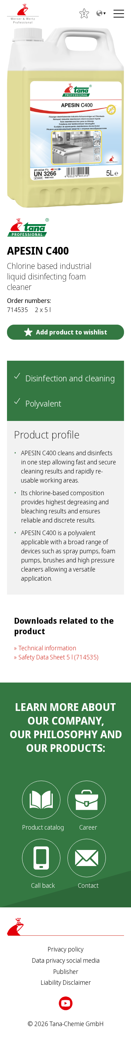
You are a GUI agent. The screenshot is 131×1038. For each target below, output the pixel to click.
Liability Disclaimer (66, 983)
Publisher (65, 972)
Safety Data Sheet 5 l (59, 657)
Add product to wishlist (71, 332)
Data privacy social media (66, 960)
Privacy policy (65, 949)
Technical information (47, 648)
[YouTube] (66, 1003)
